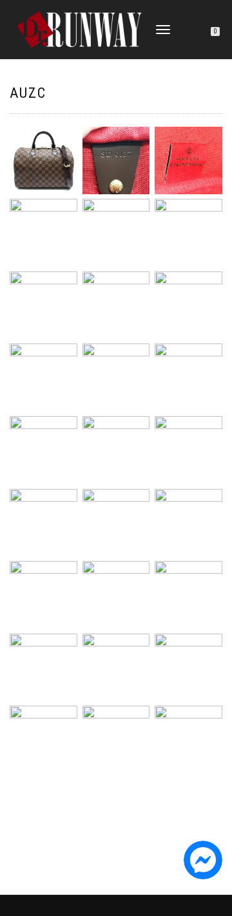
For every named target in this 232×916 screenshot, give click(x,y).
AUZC (28, 93)
